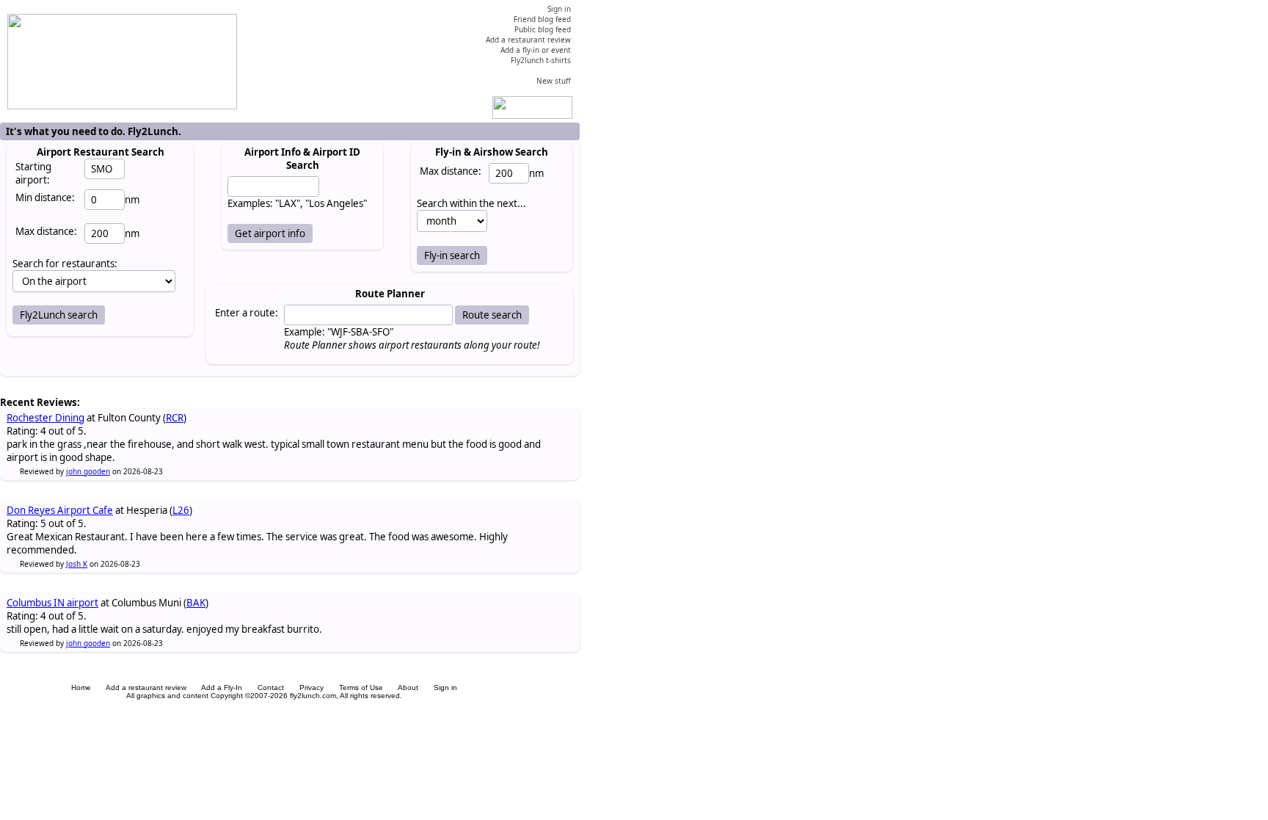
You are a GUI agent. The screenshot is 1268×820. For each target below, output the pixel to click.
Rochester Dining (45, 417)
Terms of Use (361, 687)
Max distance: (46, 231)
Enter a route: (246, 312)
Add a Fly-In (221, 687)
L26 (180, 510)
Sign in (445, 687)
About (408, 687)
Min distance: (45, 197)
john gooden (88, 471)
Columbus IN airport (52, 602)
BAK (195, 602)
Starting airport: (33, 173)
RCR (174, 417)
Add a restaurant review (146, 687)
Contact (271, 687)
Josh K (76, 564)
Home (81, 687)
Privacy (311, 687)
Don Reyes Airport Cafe (60, 510)
